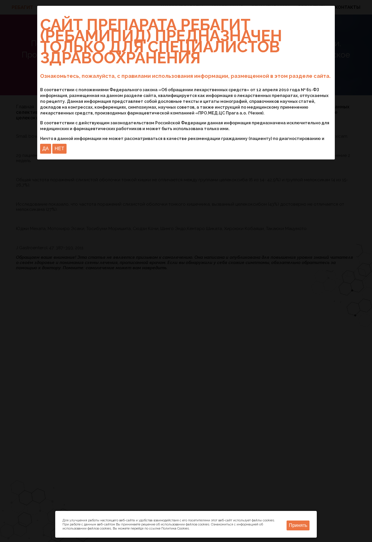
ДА (45, 148)
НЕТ (59, 148)
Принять (298, 525)
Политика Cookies (175, 528)
